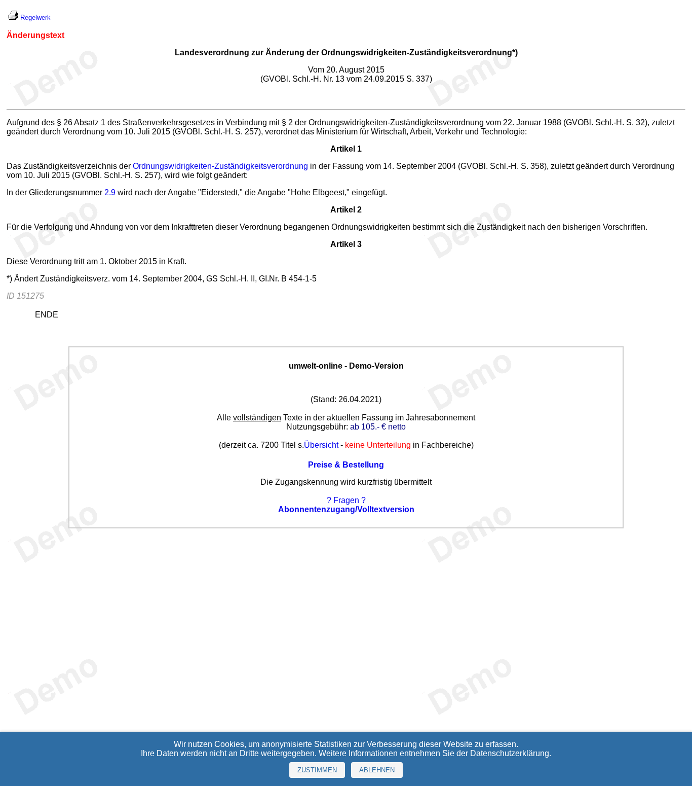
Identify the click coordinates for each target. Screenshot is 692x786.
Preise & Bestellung (346, 464)
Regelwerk (35, 17)
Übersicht (321, 445)
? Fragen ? (346, 500)
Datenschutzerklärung (509, 753)
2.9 (110, 192)
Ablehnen (377, 770)
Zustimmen (317, 770)
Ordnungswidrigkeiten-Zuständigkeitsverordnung (220, 166)
